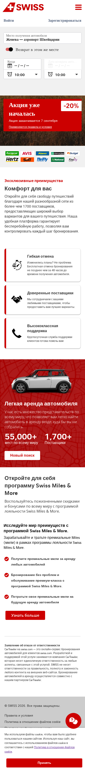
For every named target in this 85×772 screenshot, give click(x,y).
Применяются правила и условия (30, 127)
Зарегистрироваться (64, 20)
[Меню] (78, 7)
